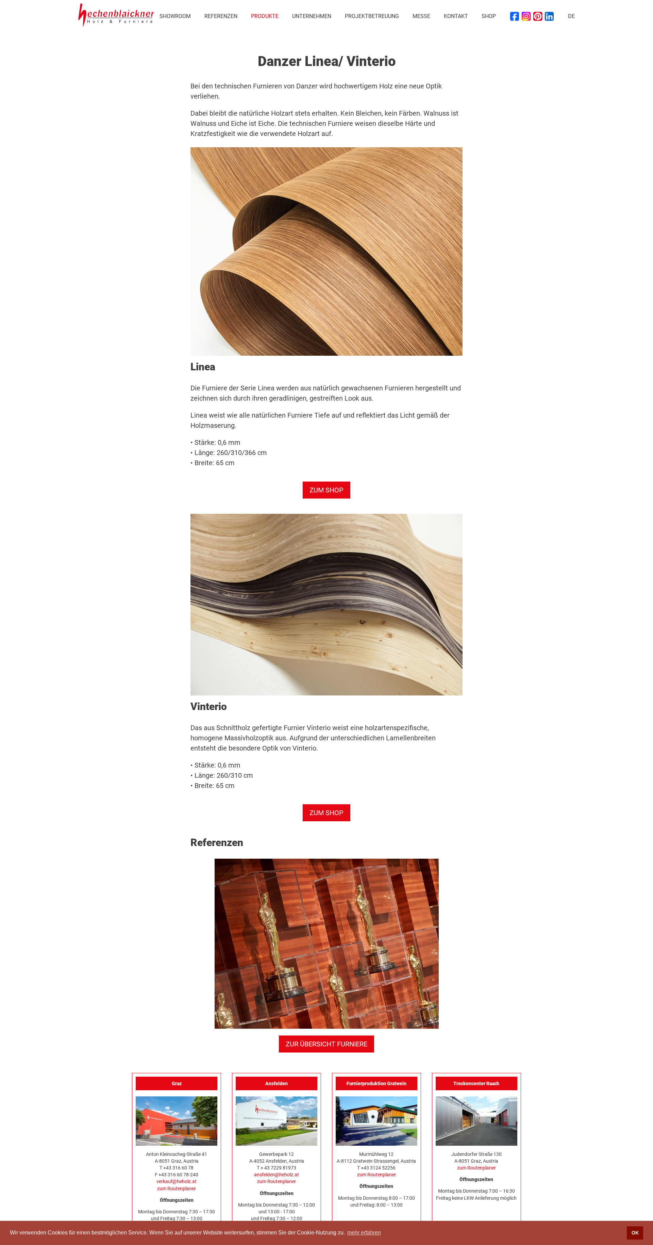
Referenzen (220, 16)
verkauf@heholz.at (176, 1181)
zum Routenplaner (176, 1188)
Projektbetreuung (372, 16)
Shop (489, 16)
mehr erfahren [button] (364, 1232)
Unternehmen (311, 16)
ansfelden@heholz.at (276, 1174)
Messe (421, 16)
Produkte (265, 16)
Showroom (175, 16)
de (571, 16)
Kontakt (456, 16)
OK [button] (635, 1232)
